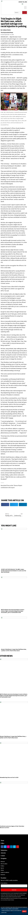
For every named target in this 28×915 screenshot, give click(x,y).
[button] (25, 7)
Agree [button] (24, 911)
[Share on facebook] (5, 504)
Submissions (4, 850)
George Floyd (15, 175)
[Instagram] (8, 846)
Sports (2, 868)
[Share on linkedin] (23, 504)
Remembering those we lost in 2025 (9, 777)
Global (2, 870)
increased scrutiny (16, 240)
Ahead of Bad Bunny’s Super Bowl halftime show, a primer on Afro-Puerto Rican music (13, 650)
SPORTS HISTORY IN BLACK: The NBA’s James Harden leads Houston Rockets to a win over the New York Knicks (13, 571)
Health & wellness (5, 872)
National (3, 861)
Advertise (3, 853)
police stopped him (17, 60)
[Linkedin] (11, 846)
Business (3, 874)
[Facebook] (2, 846)
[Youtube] (17, 846)
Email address (4, 883)
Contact (3, 855)
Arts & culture (4, 863)
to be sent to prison (15, 256)
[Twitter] (5, 846)
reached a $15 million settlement (12, 260)
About (2, 840)
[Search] (24, 12)
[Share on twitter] (14, 504)
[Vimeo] (14, 846)
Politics (2, 866)
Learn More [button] (9, 912)
